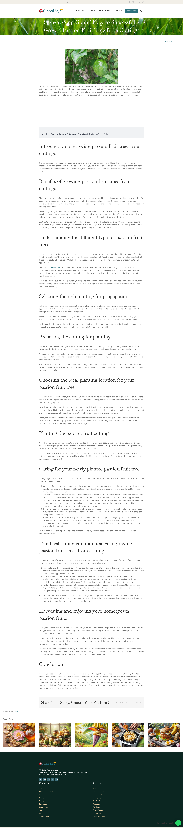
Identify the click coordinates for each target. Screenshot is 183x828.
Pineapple (96, 804)
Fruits (16, 711)
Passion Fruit (97, 801)
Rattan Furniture (99, 816)
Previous (168, 41)
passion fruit (54, 267)
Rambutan (96, 807)
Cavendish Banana (99, 792)
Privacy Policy (44, 816)
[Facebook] (113, 702)
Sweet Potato (98, 810)
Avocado (96, 789)
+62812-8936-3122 (58, 2)
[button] (141, 11)
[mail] (56, 779)
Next (176, 41)
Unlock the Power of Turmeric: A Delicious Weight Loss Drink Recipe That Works (75, 134)
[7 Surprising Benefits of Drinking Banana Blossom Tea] (19, 724)
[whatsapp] (52, 779)
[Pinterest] (133, 702)
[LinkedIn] (123, 702)
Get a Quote (43, 807)
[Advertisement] (91, 111)
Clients (41, 801)
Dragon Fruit (97, 795)
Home (41, 789)
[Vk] (137, 702)
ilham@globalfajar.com (70, 2)
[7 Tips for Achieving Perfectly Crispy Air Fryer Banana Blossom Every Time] (128, 724)
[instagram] (44, 779)
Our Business (43, 795)
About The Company (46, 792)
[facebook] (40, 779)
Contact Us (43, 804)
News (41, 810)
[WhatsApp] (126, 702)
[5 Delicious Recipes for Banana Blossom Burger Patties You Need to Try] (164, 724)
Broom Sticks (97, 813)
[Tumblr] (130, 702)
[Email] (140, 702)
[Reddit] (120, 702)
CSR (40, 813)
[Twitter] (116, 702)
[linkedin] (48, 779)
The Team (42, 798)
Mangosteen (97, 798)
